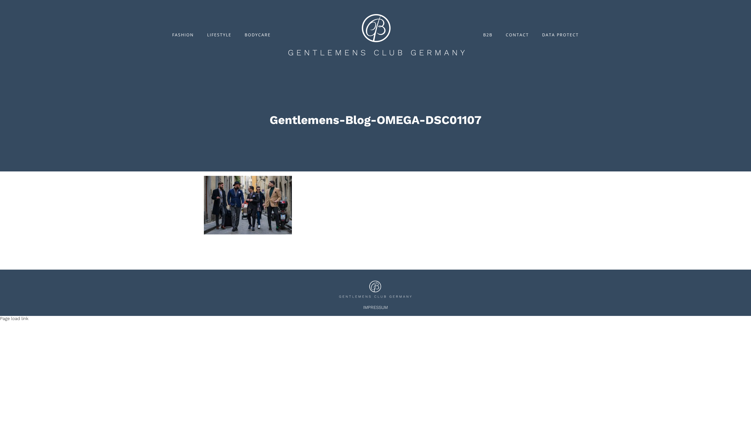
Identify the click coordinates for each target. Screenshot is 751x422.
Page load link (14, 318)
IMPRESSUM (375, 307)
